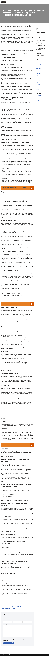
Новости (37, 100)
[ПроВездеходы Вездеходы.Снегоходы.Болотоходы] (3, 2)
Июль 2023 (38, 80)
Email (14, 620)
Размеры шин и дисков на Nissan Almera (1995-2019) (11, 606)
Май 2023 (38, 84)
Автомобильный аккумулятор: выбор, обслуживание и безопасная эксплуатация (41, 39)
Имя (4, 620)
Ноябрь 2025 (38, 64)
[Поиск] (47, 29)
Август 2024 (38, 73)
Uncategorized (38, 95)
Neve (2, 654)
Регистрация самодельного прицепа (9, 608)
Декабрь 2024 (38, 71)
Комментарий (5, 624)
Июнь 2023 (38, 82)
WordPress (9, 654)
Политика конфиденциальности (42, 1)
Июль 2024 (38, 75)
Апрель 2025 (38, 68)
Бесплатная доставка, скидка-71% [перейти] (10, 604)
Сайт (23, 620)
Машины (38, 98)
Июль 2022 (38, 87)
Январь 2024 (38, 77)
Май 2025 (38, 66)
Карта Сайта (34, 1)
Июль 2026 (38, 61)
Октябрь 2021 (38, 89)
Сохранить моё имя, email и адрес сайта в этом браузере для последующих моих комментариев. (17, 640)
